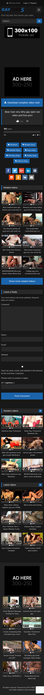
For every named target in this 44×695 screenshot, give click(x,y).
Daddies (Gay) (14, 150)
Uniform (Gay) (22, 161)
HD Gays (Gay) (14, 155)
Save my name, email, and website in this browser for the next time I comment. (22, 372)
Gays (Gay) (31, 150)
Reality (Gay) (32, 155)
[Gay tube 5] (18, 10)
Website (4, 355)
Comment (5, 305)
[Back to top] (36, 688)
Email (4, 345)
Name (4, 335)
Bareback (13, 145)
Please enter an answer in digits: (14, 378)
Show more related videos (22, 281)
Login (25, 3)
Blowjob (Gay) (30, 145)
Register (34, 3)
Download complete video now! (23, 102)
